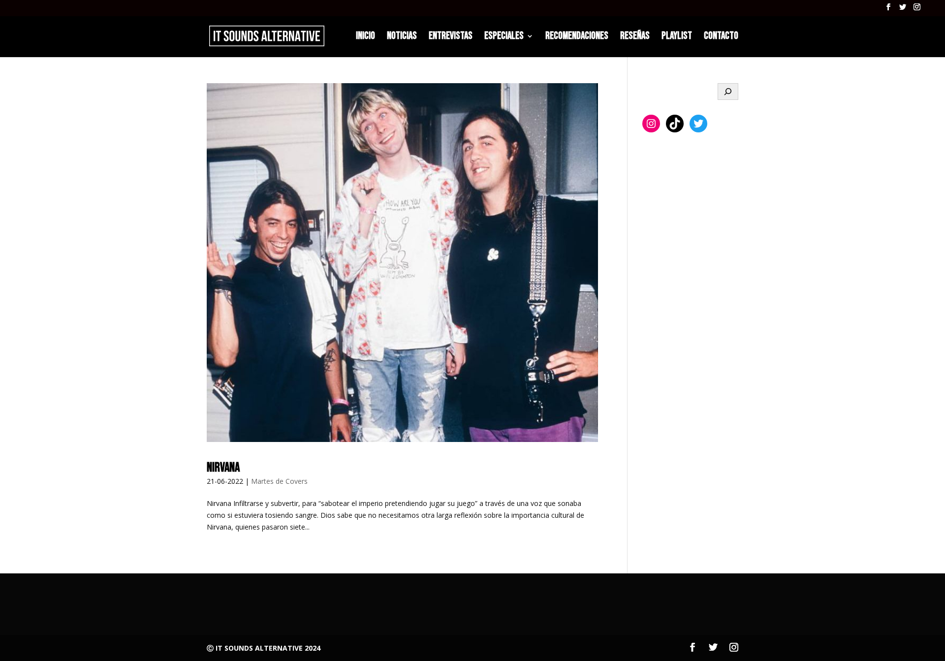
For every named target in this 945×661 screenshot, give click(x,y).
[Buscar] (728, 91)
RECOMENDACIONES (576, 37)
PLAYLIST (677, 37)
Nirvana (223, 467)
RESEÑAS (635, 37)
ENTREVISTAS (450, 37)
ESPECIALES (504, 37)
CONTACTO (721, 37)
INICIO (365, 37)
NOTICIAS (402, 37)
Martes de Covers (279, 481)
